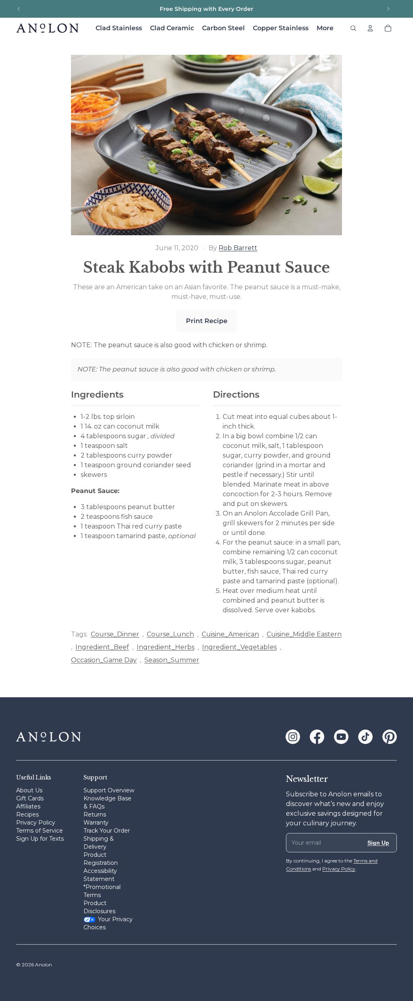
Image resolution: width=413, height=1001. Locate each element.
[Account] (370, 28)
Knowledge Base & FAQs (107, 802)
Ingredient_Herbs (165, 647)
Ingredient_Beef (102, 647)
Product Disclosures (99, 907)
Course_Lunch (170, 634)
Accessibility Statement (100, 875)
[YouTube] (341, 737)
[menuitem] (325, 28)
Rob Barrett (238, 248)
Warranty (95, 822)
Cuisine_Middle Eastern (304, 634)
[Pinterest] (389, 737)
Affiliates (28, 806)
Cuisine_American (230, 634)
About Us (29, 790)
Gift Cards (30, 798)
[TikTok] (365, 737)
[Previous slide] (19, 9)
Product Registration (100, 858)
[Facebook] (317, 737)
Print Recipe (206, 321)
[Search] (353, 28)
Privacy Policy (35, 822)
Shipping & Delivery (98, 842)
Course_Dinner (115, 634)
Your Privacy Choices (108, 923)
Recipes (27, 814)
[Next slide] (388, 9)
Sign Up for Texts (40, 838)
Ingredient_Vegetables (239, 647)
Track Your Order (106, 830)
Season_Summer (171, 660)
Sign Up (378, 842)
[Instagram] (293, 737)
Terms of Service (39, 830)
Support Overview (108, 790)
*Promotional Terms (102, 891)
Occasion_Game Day (104, 660)
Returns (94, 814)
